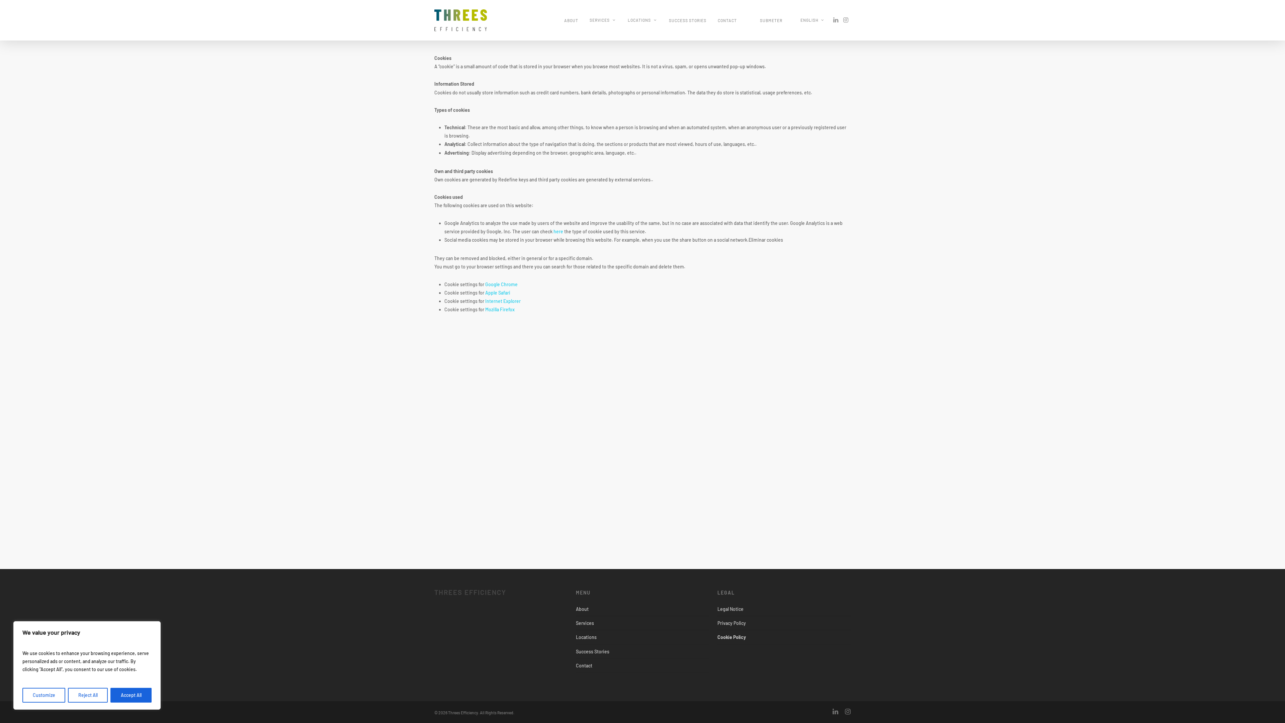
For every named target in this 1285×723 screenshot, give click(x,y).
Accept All (131, 695)
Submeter (771, 20)
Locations (639, 20)
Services (600, 20)
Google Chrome (501, 284)
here (558, 231)
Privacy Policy (731, 623)
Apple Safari (497, 293)
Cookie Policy (731, 637)
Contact (727, 20)
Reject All (88, 695)
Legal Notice (730, 609)
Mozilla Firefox (500, 309)
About (571, 20)
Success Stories (687, 20)
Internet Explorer (503, 301)
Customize (44, 695)
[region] (87, 665)
